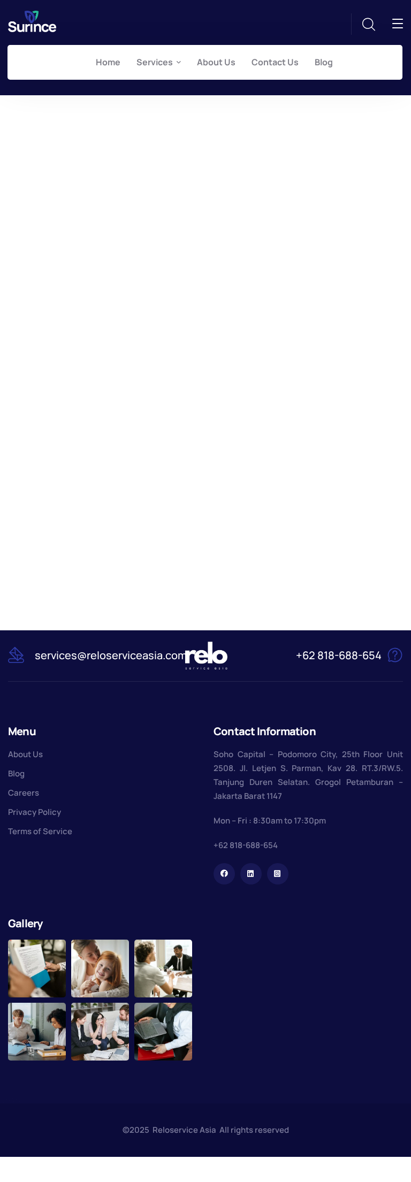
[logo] (32, 20)
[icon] (224, 873)
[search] (368, 24)
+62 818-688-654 (246, 845)
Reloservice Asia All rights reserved (221, 1129)
